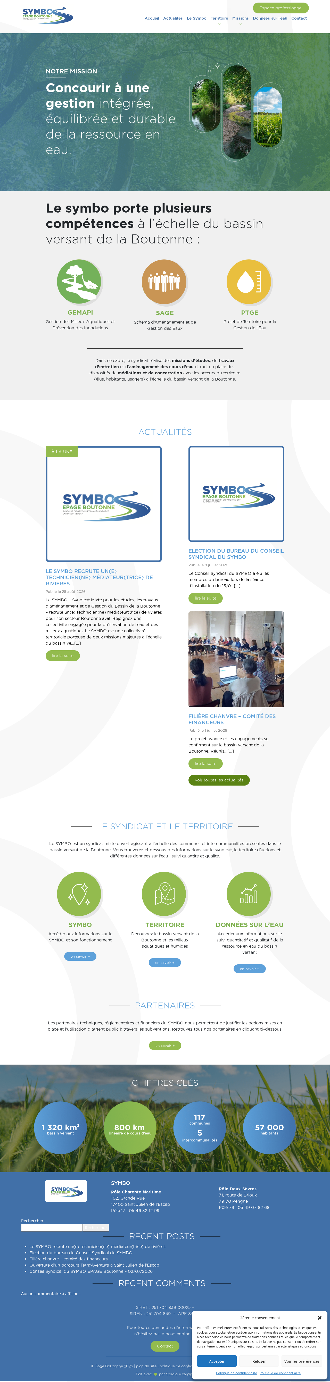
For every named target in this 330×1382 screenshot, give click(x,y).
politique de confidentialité (183, 1366)
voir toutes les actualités (219, 780)
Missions (240, 18)
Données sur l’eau (270, 18)
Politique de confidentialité (236, 1373)
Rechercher (32, 1221)
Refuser (259, 1361)
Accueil (152, 18)
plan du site (146, 1366)
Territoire (219, 18)
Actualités (173, 18)
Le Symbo (197, 18)
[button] (319, 1317)
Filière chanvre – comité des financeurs (68, 1259)
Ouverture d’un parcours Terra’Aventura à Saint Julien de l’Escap (94, 1265)
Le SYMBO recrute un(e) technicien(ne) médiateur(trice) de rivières (97, 1246)
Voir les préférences (301, 1361)
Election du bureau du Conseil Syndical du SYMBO (81, 1253)
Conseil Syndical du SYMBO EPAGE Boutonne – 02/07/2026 (91, 1271)
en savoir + (80, 956)
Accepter (217, 1361)
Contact (299, 18)
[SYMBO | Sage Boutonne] (48, 14)
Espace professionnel (280, 8)
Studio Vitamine (180, 1374)
